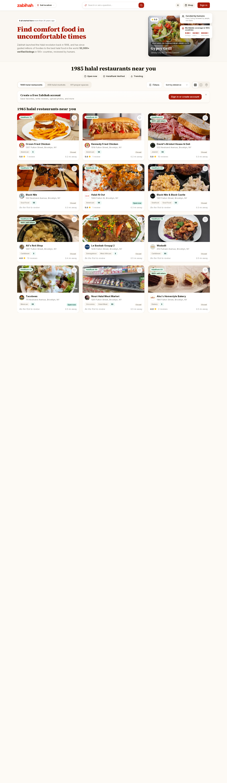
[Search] (141, 5)
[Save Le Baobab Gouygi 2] (139, 219)
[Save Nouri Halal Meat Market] (139, 270)
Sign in (203, 5)
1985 (31, 85)
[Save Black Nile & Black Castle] (205, 168)
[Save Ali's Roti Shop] (74, 219)
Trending (138, 76)
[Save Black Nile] (74, 168)
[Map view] (206, 85)
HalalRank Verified (115, 76)
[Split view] (201, 85)
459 (56, 85)
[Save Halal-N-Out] (139, 168)
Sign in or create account (185, 96)
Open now (92, 76)
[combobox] (112, 5)
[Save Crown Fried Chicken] (74, 117)
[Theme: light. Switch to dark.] (177, 5)
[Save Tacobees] (74, 270)
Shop (190, 5)
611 (79, 85)
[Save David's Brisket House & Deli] (205, 117)
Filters (156, 85)
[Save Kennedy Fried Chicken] (139, 117)
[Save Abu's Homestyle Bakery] (205, 270)
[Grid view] (195, 85)
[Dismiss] (206, 94)
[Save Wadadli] (205, 219)
